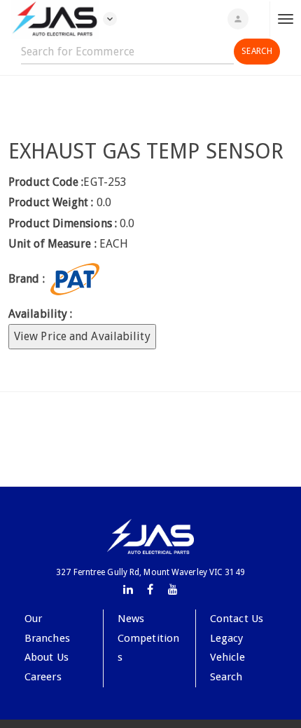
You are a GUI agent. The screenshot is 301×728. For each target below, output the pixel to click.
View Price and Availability (82, 336)
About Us (46, 657)
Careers (43, 676)
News (131, 618)
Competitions (148, 648)
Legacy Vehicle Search (227, 657)
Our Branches (47, 628)
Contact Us (236, 618)
